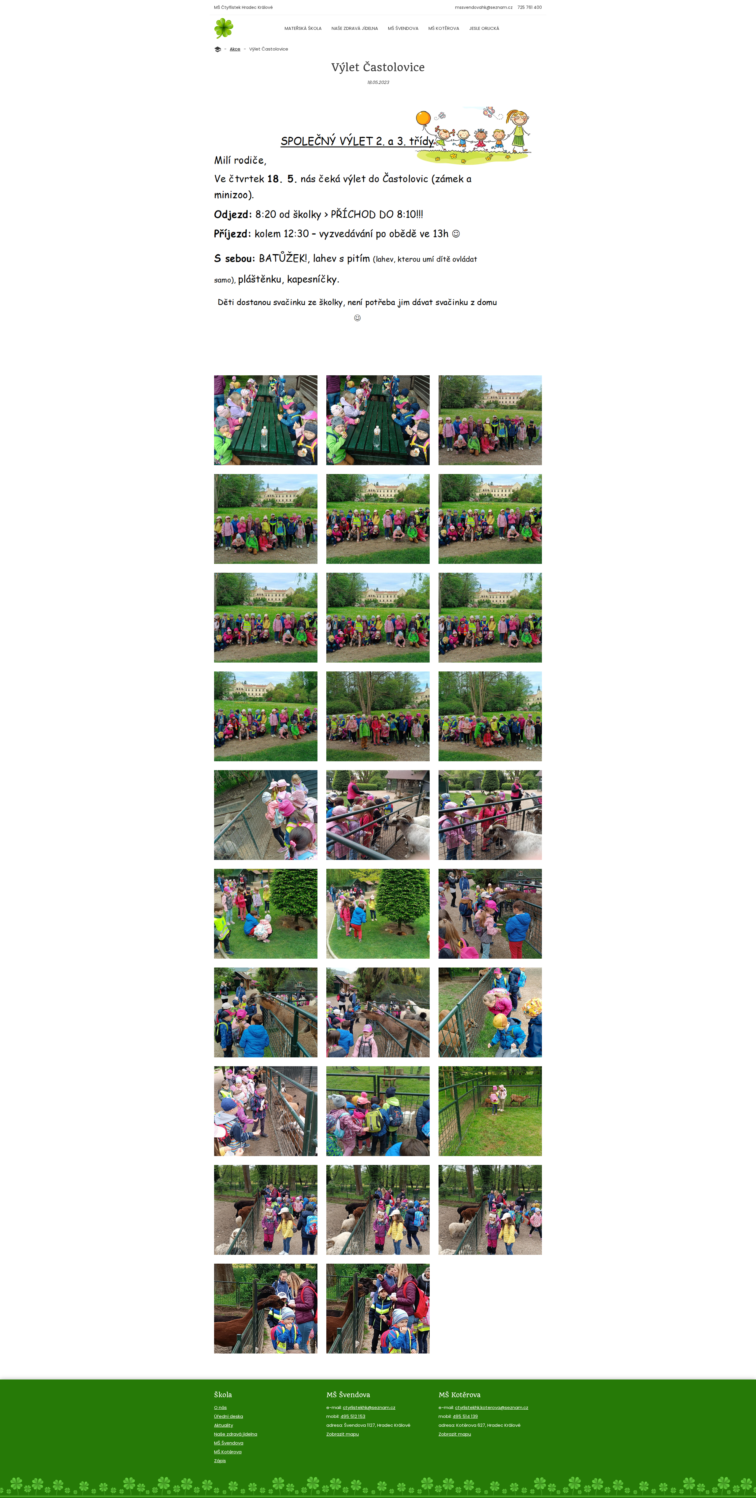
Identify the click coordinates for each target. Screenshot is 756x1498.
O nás (220, 1407)
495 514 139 (465, 1416)
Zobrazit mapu (342, 1434)
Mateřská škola (303, 28)
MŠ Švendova (403, 28)
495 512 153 (352, 1416)
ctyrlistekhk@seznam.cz (369, 1407)
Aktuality (223, 1425)
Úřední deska (228, 1416)
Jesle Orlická (484, 28)
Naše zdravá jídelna (355, 28)
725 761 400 (529, 7)
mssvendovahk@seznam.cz (484, 7)
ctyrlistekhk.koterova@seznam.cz (491, 1407)
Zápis (220, 1461)
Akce (235, 49)
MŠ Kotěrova (443, 28)
